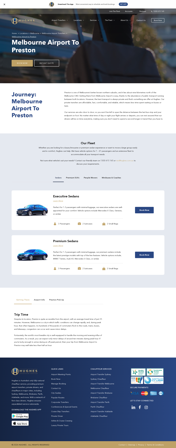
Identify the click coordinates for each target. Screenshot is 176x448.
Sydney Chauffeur (98, 379)
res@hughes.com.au (124, 160)
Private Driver (57, 416)
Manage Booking (58, 383)
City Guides (56, 393)
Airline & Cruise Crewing (61, 420)
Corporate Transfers (60, 402)
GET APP (123, 4)
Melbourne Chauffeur (100, 388)
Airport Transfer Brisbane (101, 393)
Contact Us (56, 388)
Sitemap (131, 444)
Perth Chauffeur (97, 407)
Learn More (58, 201)
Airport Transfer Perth (100, 402)
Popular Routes (57, 397)
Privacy (141, 444)
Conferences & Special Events (64, 407)
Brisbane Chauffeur (99, 397)
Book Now (55, 379)
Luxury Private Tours (59, 425)
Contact (122, 444)
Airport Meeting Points (61, 374)
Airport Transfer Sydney (101, 374)
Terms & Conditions (155, 444)
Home (14, 33)
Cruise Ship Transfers (60, 411)
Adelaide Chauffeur (99, 416)
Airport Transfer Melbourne (102, 383)
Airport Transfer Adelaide (102, 411)
